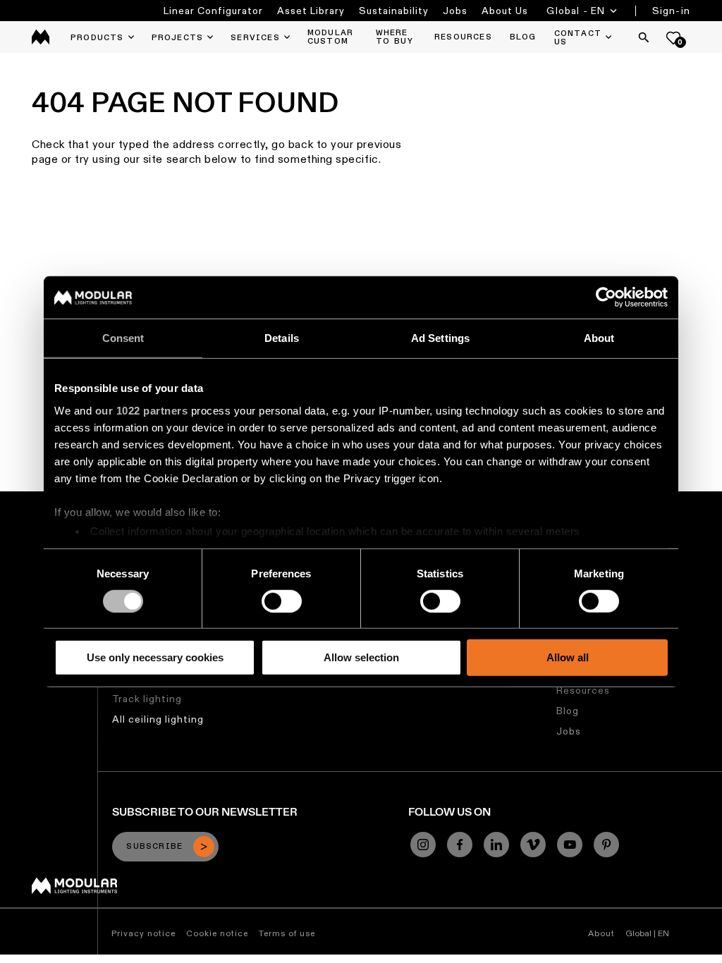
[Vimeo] (533, 844)
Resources (583, 690)
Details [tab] (281, 338)
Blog (567, 710)
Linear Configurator (213, 11)
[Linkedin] (496, 844)
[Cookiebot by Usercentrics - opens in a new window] (606, 297)
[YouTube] (570, 844)
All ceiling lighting (158, 719)
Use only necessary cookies (155, 657)
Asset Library (311, 11)
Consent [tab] (123, 338)
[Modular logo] (74, 890)
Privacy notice (143, 933)
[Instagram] (423, 844)
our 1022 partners (141, 410)
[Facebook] (460, 844)
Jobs (455, 11)
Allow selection (361, 657)
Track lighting (147, 698)
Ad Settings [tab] (440, 338)
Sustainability (394, 11)
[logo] (40, 37)
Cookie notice (217, 933)
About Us (505, 11)
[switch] (282, 601)
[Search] (643, 37)
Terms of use (287, 933)
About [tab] (599, 338)
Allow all (567, 657)
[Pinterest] (606, 844)
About (601, 933)
